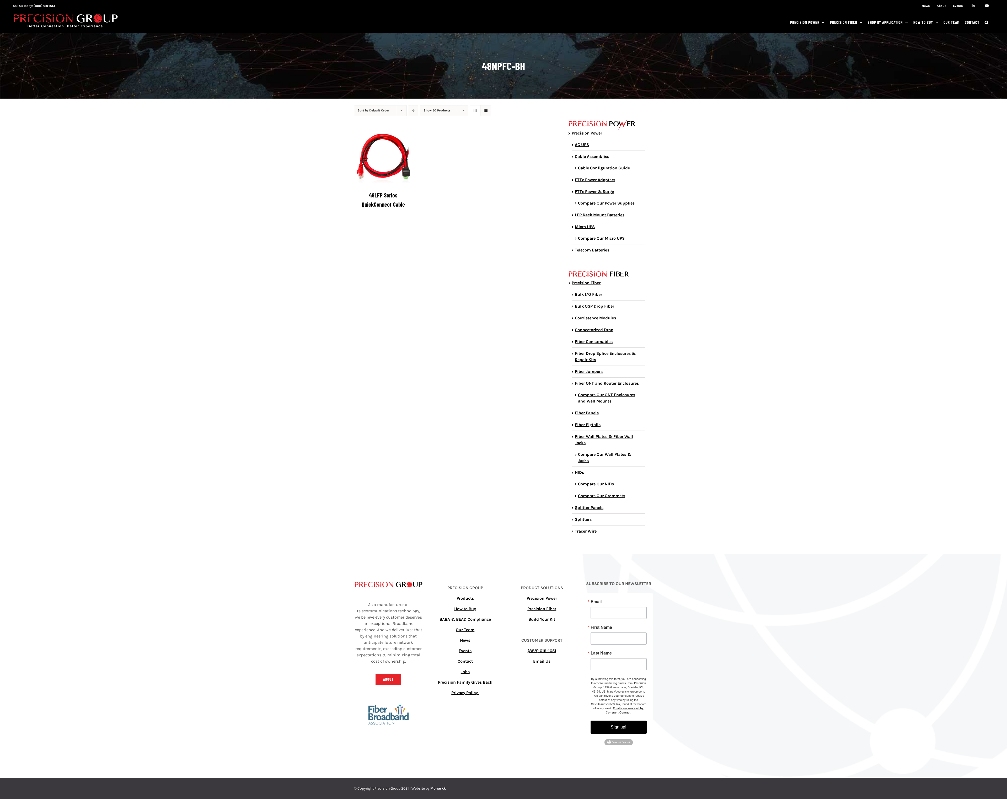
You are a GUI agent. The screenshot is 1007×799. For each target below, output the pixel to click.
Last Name (601, 653)
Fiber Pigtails (588, 424)
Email (596, 601)
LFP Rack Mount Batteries (599, 214)
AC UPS (582, 144)
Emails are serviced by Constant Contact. (625, 710)
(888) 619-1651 (44, 6)
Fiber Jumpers (589, 371)
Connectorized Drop (594, 329)
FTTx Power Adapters (595, 179)
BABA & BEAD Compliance (465, 619)
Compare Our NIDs (596, 483)
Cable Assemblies (592, 156)
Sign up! (618, 727)
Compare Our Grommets (601, 495)
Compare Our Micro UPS (601, 238)
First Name (601, 627)
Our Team (465, 629)
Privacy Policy (465, 692)
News (465, 640)
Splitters (583, 519)
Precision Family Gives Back (465, 682)
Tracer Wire (586, 531)
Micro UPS (585, 226)
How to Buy (465, 608)
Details (387, 157)
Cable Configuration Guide (604, 167)
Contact (465, 661)
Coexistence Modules (595, 317)
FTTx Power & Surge (594, 191)
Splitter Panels (589, 507)
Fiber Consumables (594, 341)
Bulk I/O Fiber (588, 294)
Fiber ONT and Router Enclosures (607, 383)
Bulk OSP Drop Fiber (594, 306)
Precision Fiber (586, 282)
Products (465, 598)
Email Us (541, 661)
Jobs (465, 671)
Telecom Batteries (592, 250)
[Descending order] (413, 110)
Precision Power (587, 133)
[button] (987, 22)
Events (465, 650)
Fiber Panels (587, 412)
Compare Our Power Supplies (606, 203)
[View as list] (485, 110)
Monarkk (438, 788)
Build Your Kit (541, 619)
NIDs (579, 472)
